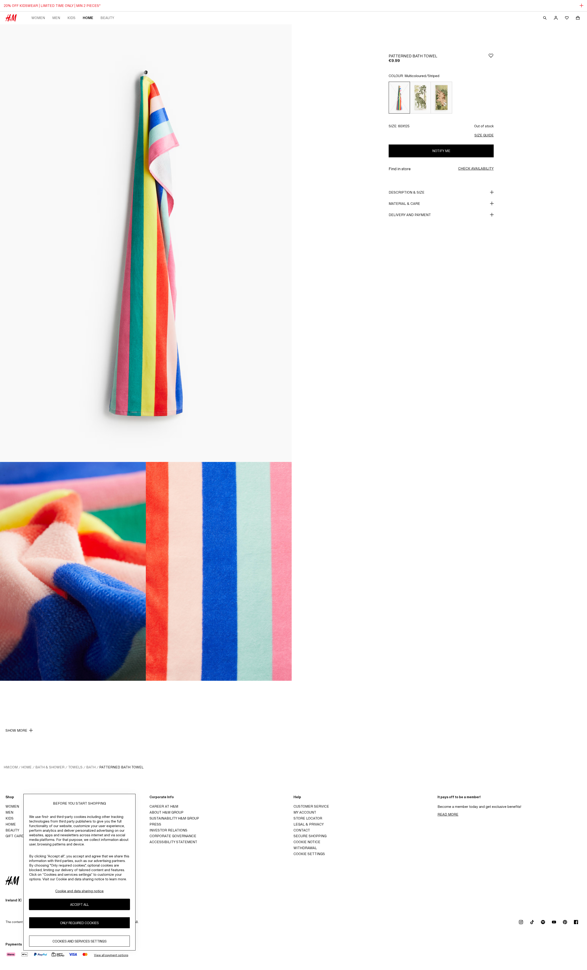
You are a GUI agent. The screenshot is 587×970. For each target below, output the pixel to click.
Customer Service (311, 806)
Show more (16, 730)
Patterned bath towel (121, 767)
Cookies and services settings (80, 941)
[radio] (399, 98)
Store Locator (308, 818)
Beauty (107, 18)
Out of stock (484, 126)
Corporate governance (173, 836)
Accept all (79, 904)
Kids (71, 18)
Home (88, 18)
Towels (75, 767)
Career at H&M (164, 806)
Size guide (484, 135)
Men (56, 18)
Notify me (441, 151)
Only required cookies (79, 923)
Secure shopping (310, 836)
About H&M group (166, 812)
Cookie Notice (307, 842)
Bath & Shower (49, 767)
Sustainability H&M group (174, 818)
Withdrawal (305, 848)
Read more (447, 814)
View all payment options (111, 955)
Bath (91, 767)
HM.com (11, 767)
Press (155, 824)
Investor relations (168, 830)
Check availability (476, 168)
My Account (305, 812)
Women (38, 18)
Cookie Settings (309, 854)
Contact (302, 830)
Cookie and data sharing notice (79, 891)
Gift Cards (16, 836)
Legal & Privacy (309, 824)
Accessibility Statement (173, 842)
